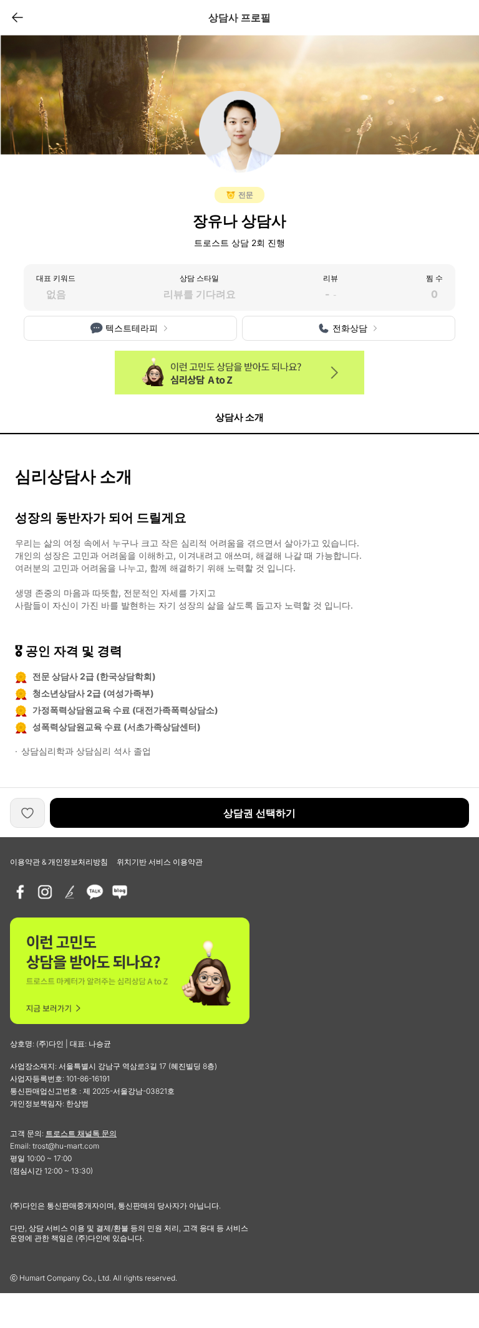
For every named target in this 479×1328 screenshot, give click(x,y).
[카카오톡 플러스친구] (95, 892)
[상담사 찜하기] (27, 813)
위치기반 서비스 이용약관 (160, 861)
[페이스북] (20, 892)
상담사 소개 (239, 417)
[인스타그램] (45, 892)
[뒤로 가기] (17, 17)
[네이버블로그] (120, 892)
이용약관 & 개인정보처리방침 (59, 861)
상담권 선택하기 (259, 813)
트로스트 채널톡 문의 (81, 1133)
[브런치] (70, 892)
